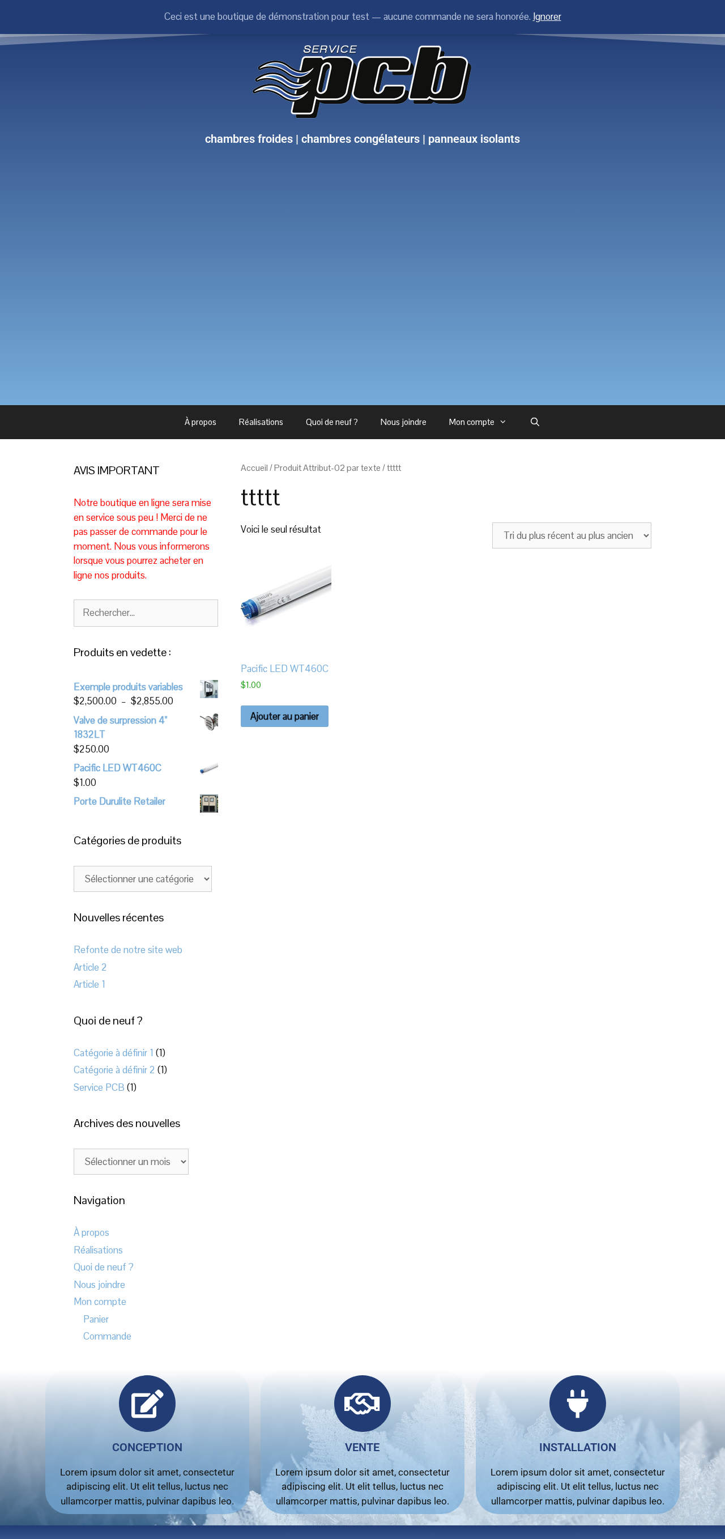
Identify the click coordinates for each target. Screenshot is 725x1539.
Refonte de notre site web (128, 949)
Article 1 (89, 984)
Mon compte (471, 421)
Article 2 (90, 967)
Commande (107, 1336)
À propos (200, 421)
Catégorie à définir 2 (114, 1070)
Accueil (254, 468)
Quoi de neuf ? (332, 421)
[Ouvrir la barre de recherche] (535, 422)
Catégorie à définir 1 (113, 1053)
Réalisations (261, 421)
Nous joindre (404, 421)
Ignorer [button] (547, 16)
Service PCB (99, 1087)
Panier (96, 1319)
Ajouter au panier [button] (284, 716)
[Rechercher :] (146, 612)
